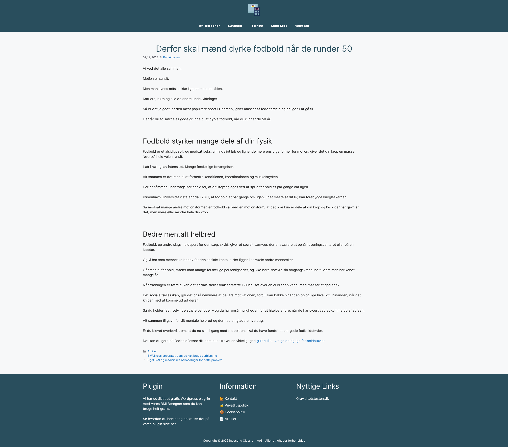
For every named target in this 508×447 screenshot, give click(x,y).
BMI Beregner (209, 26)
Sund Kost (279, 26)
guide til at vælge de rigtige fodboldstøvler (290, 341)
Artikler (152, 351)
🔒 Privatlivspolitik (234, 405)
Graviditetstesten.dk (312, 399)
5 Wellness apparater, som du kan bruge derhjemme (182, 355)
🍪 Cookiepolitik (232, 412)
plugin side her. (165, 424)
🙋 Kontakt (228, 399)
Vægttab (302, 26)
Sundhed (235, 26)
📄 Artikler (228, 419)
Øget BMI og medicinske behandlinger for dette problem (184, 360)
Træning (256, 26)
